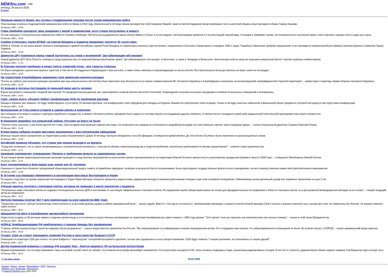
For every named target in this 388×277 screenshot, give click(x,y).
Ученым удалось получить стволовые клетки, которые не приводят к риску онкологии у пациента (67, 186)
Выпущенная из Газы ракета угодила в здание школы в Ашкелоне (45, 110)
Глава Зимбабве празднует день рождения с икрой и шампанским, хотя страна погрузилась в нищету (70, 31)
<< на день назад (11, 259)
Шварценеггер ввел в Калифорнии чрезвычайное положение (42, 213)
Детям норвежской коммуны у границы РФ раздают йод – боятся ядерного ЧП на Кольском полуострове (72, 246)
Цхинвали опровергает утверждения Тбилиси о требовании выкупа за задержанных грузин (63, 153)
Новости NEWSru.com (14, 271)
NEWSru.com (13, 4)
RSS (43, 266)
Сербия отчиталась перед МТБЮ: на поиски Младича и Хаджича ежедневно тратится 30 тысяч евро (69, 41)
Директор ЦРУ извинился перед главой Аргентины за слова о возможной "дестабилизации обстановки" (72, 55)
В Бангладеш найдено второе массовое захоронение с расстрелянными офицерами (58, 131)
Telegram (51, 266)
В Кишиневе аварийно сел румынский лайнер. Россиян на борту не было (50, 120)
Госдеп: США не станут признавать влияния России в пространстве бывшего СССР (58, 235)
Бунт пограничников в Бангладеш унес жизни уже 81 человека (43, 164)
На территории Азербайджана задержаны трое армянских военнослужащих (52, 77)
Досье (14, 266)
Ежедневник (33, 266)
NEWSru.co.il (8, 268)
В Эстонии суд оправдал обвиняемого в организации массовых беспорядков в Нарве (59, 175)
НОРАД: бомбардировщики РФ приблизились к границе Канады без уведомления (56, 224)
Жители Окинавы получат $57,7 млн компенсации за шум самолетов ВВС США (54, 199)
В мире (5, 10)
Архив (22, 266)
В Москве (20, 268)
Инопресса (32, 268)
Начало (5, 266)
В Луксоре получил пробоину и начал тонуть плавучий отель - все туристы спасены (58, 66)
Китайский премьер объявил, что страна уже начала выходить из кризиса (51, 142)
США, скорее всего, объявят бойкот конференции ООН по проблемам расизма (54, 99)
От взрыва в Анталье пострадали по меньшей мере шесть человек (46, 88)
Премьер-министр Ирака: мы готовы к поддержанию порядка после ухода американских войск (65, 20)
